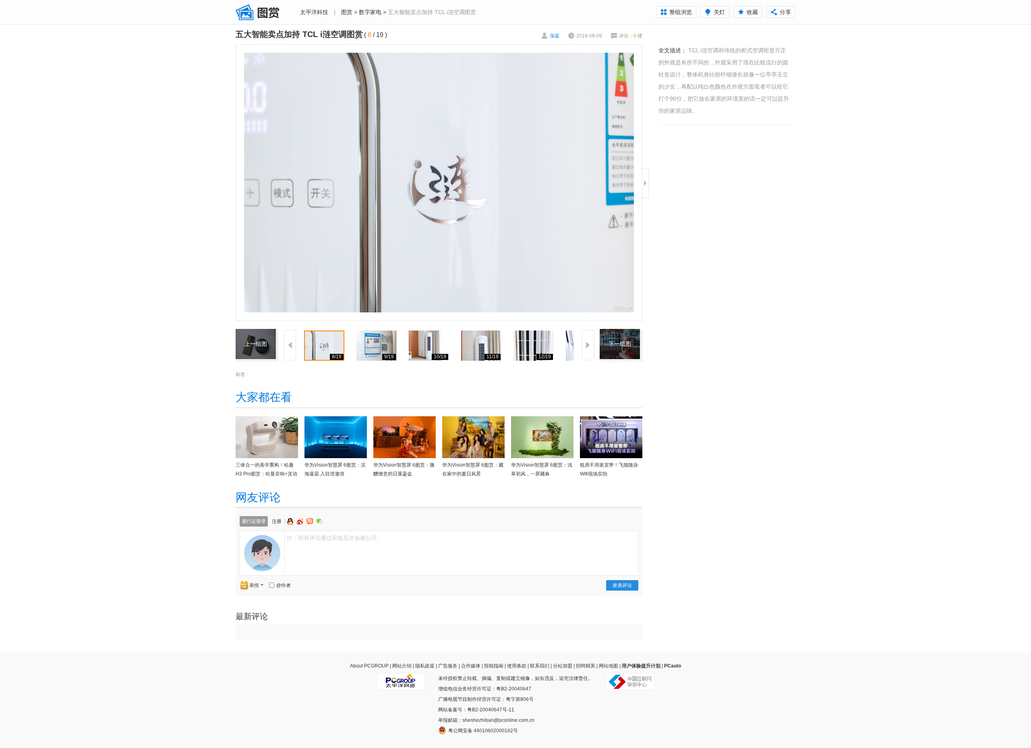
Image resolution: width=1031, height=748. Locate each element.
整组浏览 (680, 12)
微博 (301, 521)
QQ (291, 521)
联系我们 (539, 666)
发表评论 (622, 585)
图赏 (346, 12)
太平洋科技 (314, 12)
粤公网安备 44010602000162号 (483, 731)
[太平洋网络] (401, 678)
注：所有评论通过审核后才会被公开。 (335, 538)
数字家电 (370, 12)
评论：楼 (630, 36)
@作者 (283, 585)
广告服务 (448, 666)
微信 (319, 521)
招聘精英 (585, 666)
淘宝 (310, 521)
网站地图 (608, 666)
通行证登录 (254, 521)
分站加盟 (562, 666)
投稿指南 (493, 666)
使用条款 (516, 666)
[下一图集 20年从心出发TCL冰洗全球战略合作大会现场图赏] (620, 334)
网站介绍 (402, 666)
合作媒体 (470, 666)
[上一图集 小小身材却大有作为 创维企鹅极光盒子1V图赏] (256, 334)
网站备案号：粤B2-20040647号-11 (476, 710)
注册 (277, 521)
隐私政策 (425, 666)
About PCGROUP (369, 666)
